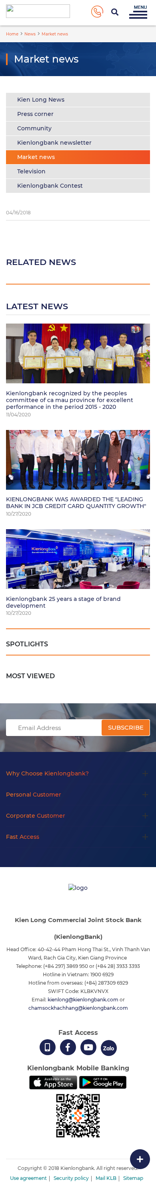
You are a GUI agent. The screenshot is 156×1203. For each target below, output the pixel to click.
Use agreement (28, 1178)
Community (34, 128)
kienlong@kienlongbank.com (84, 1000)
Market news (36, 157)
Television (31, 171)
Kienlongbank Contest (50, 185)
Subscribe (126, 727)
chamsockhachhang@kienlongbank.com (78, 1008)
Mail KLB (106, 1178)
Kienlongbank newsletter (54, 142)
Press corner (35, 114)
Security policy (71, 1178)
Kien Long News (40, 99)
